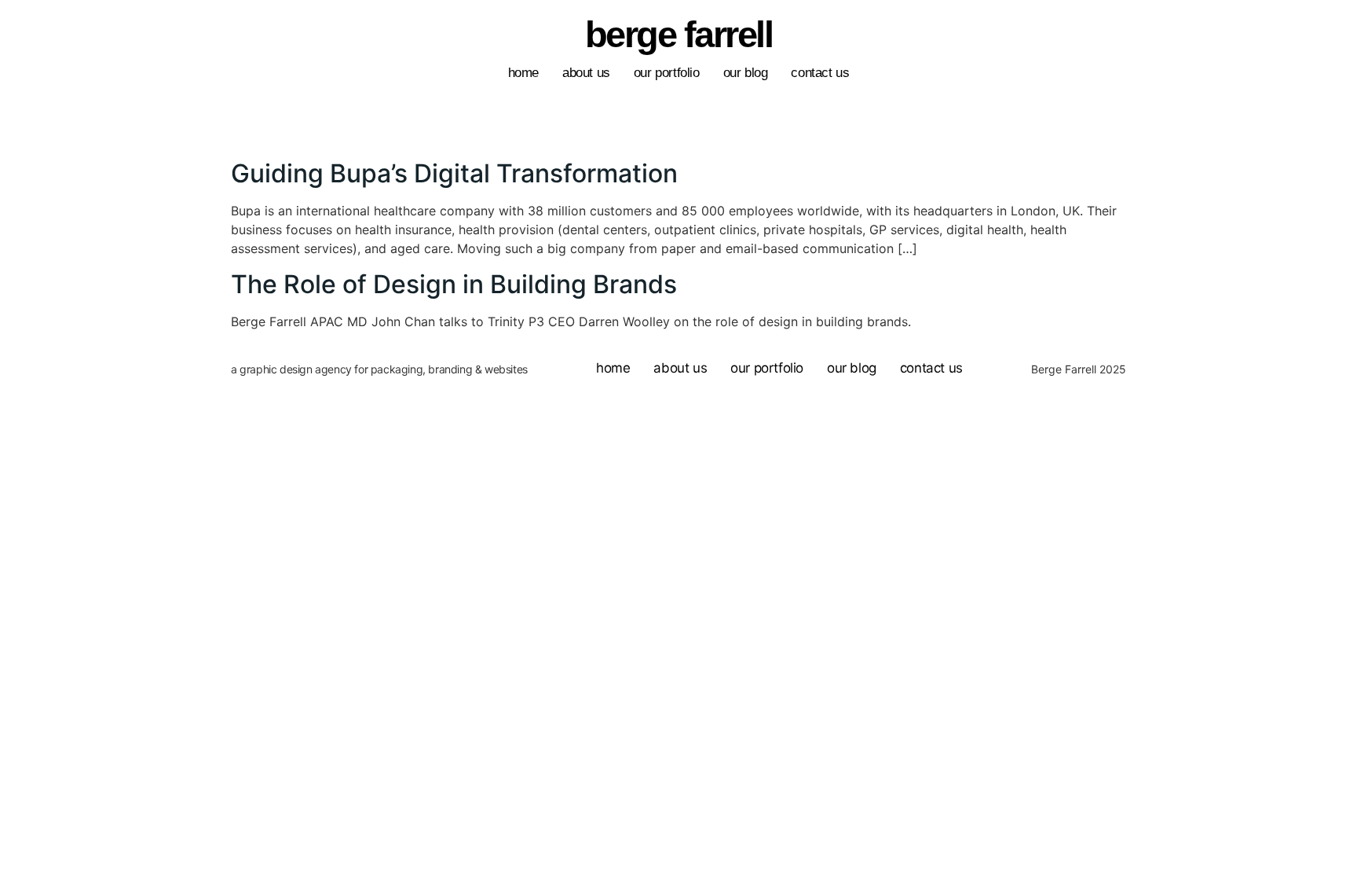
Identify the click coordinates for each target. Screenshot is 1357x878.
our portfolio (667, 72)
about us (586, 72)
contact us (820, 72)
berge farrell (679, 34)
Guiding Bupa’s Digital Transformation (454, 173)
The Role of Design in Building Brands (454, 284)
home (523, 72)
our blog (745, 72)
